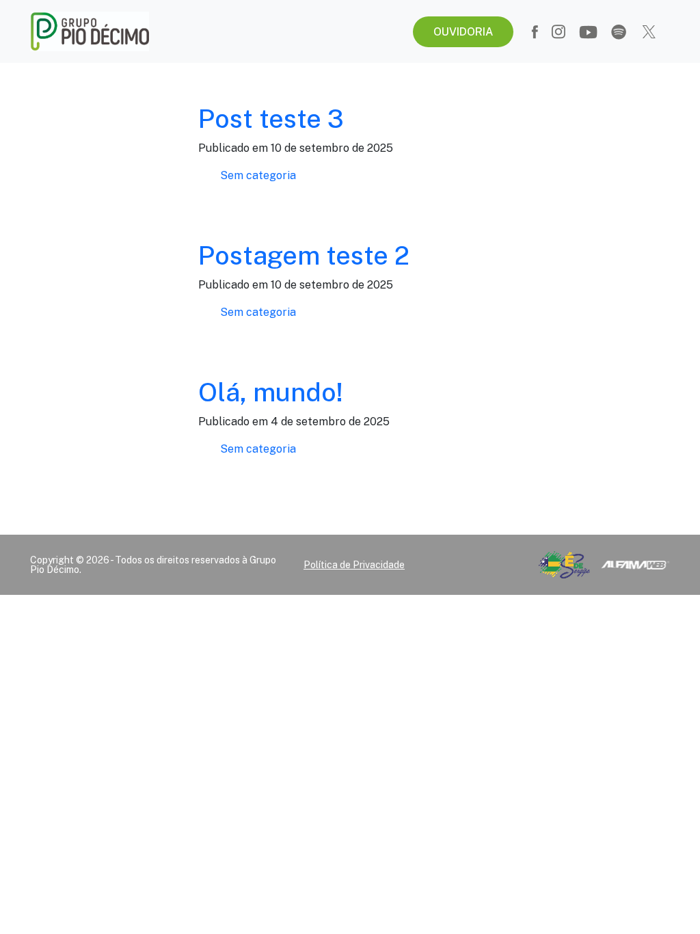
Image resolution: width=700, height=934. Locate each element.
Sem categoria (258, 175)
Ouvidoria (463, 31)
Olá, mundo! (270, 392)
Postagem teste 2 (303, 255)
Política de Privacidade (354, 564)
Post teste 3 (271, 118)
